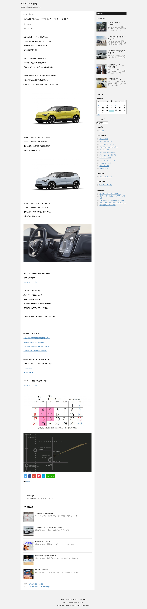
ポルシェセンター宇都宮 (107, 152)
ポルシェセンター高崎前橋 (108, 155)
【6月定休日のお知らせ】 (44, 513)
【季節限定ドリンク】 (115, 79)
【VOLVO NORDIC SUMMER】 (114, 24)
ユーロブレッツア (105, 168)
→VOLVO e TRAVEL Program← (34, 342)
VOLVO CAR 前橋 (28, 3)
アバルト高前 (104, 139)
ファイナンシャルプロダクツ (109, 147)
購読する (102, 14)
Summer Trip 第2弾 (42, 541)
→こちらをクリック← (31, 282)
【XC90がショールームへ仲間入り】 (113, 203)
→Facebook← (28, 372)
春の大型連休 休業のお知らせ (45, 556)
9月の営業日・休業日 (36, 584)
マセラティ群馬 (104, 166)
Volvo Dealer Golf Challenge (39, 587)
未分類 (28, 481)
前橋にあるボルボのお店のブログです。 (73, 602)
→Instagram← (29, 368)
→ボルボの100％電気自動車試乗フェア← (37, 338)
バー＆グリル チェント (107, 144)
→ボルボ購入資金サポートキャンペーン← (37, 346)
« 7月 (98, 115)
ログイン (45, 498)
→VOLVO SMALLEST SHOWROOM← (35, 351)
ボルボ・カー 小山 (105, 163)
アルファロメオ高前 (106, 141)
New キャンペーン (41, 570)
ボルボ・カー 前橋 (105, 158)
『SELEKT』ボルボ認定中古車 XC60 (48, 527)
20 (116, 109)
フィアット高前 (104, 150)
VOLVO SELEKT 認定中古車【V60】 (112, 200)
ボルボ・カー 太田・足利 (107, 160)
